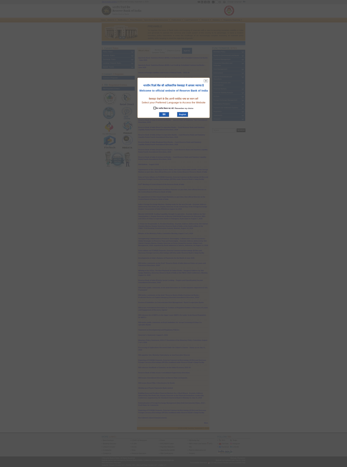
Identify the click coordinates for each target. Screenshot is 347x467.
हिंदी (164, 114)
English (182, 114)
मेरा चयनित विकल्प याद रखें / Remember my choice (174, 108)
